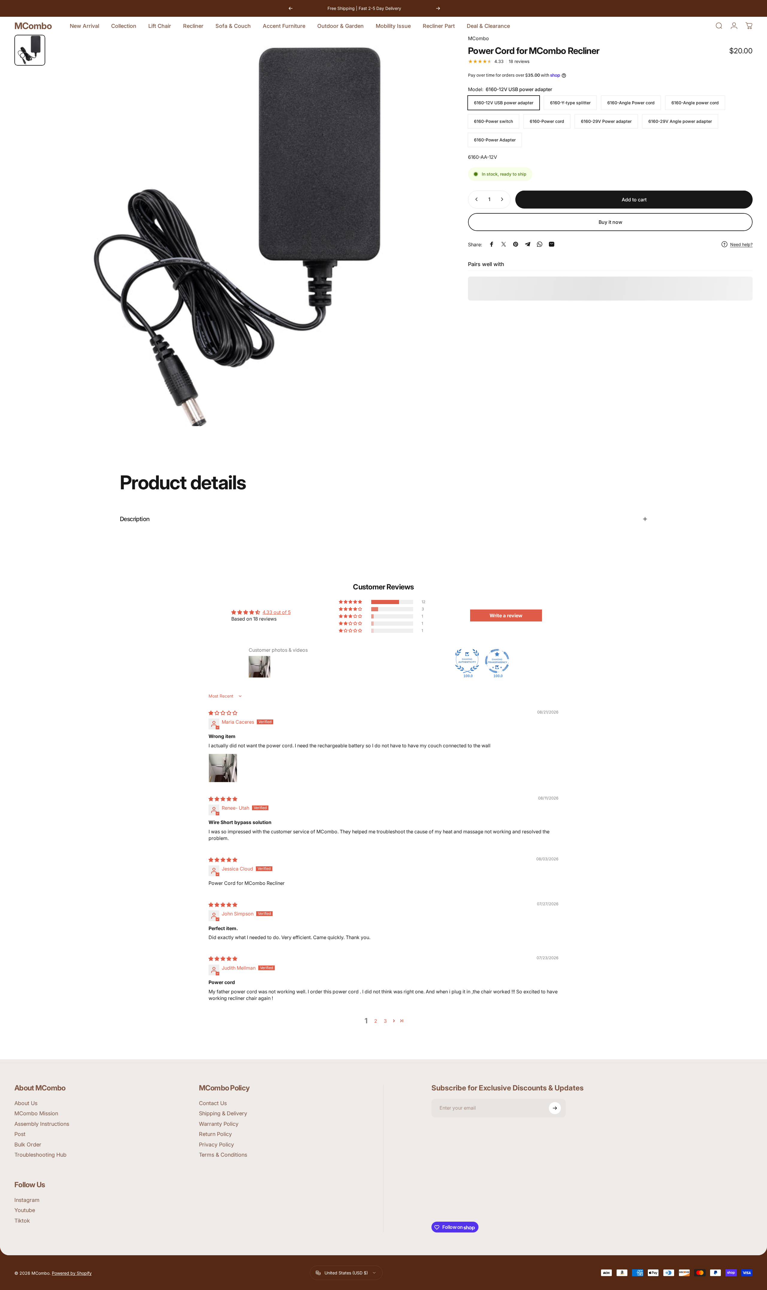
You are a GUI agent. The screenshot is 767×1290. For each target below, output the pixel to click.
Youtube (24, 1210)
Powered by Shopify (72, 1272)
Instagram (27, 1200)
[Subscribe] (555, 1108)
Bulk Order (27, 1144)
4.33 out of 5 (276, 612)
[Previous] (290, 8)
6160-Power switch (493, 121)
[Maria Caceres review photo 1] (223, 768)
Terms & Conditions (223, 1155)
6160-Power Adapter (495, 139)
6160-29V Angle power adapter (680, 121)
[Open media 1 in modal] (245, 230)
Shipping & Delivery (223, 1114)
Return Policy (215, 1134)
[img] (223, 713)
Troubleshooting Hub (40, 1155)
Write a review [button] (506, 615)
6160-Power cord (547, 121)
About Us (25, 1103)
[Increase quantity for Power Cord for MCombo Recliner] (503, 199)
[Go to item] (29, 50)
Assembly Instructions (41, 1124)
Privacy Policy (216, 1144)
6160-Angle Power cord (631, 102)
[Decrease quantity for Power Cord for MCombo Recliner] (475, 199)
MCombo (33, 25)
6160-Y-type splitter (570, 102)
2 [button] (375, 1021)
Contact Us (213, 1103)
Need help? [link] (741, 244)
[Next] (438, 8)
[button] (351, 602)
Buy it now (610, 222)
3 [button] (385, 1021)
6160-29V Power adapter (606, 121)
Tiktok (22, 1220)
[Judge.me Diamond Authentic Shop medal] (467, 661)
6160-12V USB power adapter (503, 102)
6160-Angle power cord (695, 102)
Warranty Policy (218, 1124)
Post (19, 1134)
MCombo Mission (36, 1114)
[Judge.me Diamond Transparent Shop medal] (497, 661)
